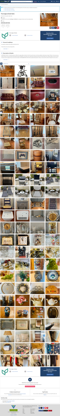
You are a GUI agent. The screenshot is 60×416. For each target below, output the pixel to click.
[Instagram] (43, 408)
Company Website (15, 35)
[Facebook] (39, 408)
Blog (23, 412)
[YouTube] (45, 408)
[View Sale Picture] (7, 71)
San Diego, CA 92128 (11, 400)
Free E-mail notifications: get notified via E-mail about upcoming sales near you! (30, 406)
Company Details (30, 35)
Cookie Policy (32, 413)
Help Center (32, 412)
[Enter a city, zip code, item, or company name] (32, 1)
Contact (24, 413)
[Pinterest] (47, 408)
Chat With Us (14, 410)
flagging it (45, 394)
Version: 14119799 (14, 414)
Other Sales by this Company (9, 8)
